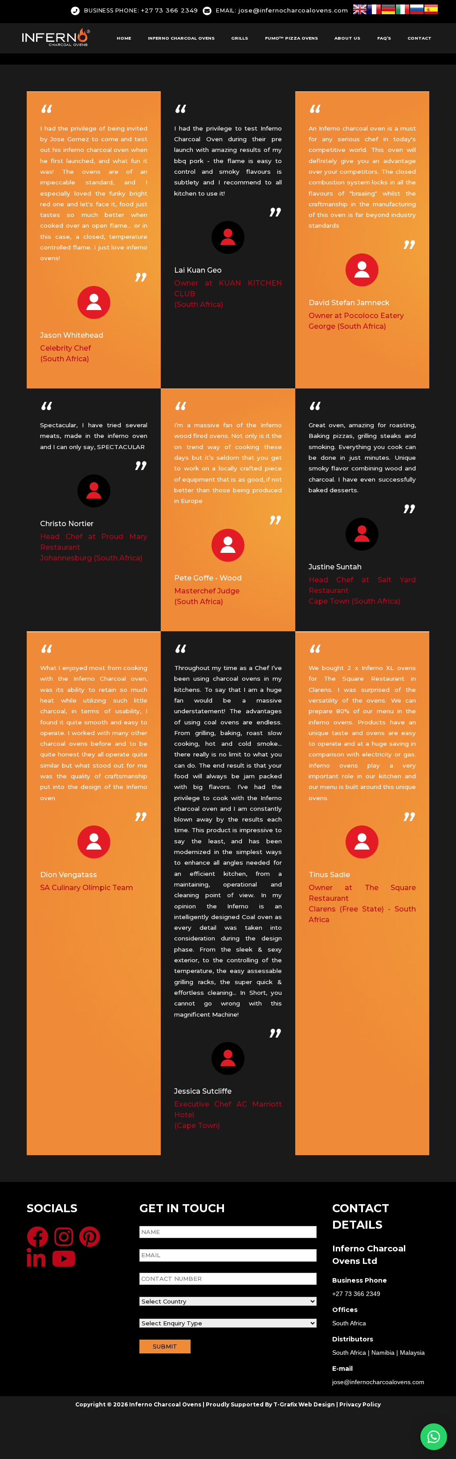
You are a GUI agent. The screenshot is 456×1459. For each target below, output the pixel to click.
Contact (419, 38)
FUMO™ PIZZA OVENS (291, 38)
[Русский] (417, 11)
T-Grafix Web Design (304, 1404)
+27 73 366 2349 (141, 10)
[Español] (431, 11)
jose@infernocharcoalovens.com (282, 10)
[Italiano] (402, 11)
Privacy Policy (360, 1404)
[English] (360, 11)
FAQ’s (384, 38)
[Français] (374, 11)
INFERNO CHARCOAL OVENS (181, 38)
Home (124, 38)
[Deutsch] (388, 11)
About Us (347, 38)
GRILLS (239, 38)
